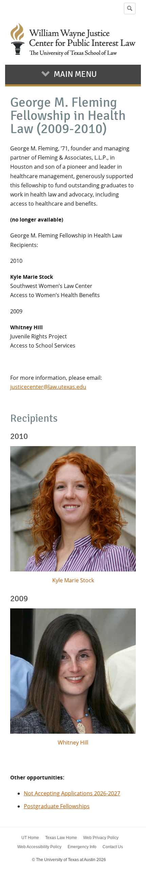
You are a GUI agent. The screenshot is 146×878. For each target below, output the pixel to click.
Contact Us (113, 846)
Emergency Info (82, 846)
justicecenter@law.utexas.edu (48, 387)
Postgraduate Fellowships (57, 806)
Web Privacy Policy (100, 837)
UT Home (30, 837)
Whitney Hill (73, 742)
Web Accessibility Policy (39, 846)
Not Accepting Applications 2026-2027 (72, 793)
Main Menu (75, 74)
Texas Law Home (61, 837)
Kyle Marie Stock (73, 580)
